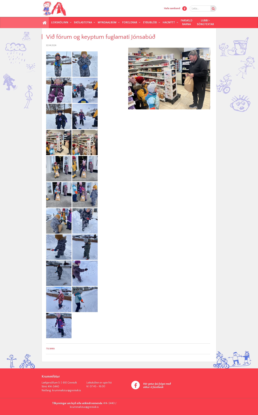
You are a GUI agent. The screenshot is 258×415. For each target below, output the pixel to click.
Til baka (50, 348)
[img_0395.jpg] (59, 273)
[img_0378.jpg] (85, 142)
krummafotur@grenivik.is (66, 390)
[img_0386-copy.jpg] (59, 194)
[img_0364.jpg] (85, 116)
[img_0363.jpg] (85, 90)
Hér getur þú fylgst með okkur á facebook (157, 385)
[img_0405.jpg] (59, 325)
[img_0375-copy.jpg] (59, 142)
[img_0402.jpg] (85, 299)
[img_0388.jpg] (59, 220)
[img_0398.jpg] (85, 273)
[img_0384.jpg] (59, 168)
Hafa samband (172, 8)
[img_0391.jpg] (59, 247)
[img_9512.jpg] (59, 90)
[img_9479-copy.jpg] (59, 64)
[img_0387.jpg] (85, 194)
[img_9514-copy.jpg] (59, 116)
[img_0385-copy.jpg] (85, 168)
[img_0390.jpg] (85, 220)
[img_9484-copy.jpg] (85, 64)
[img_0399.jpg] (59, 299)
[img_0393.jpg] (85, 247)
